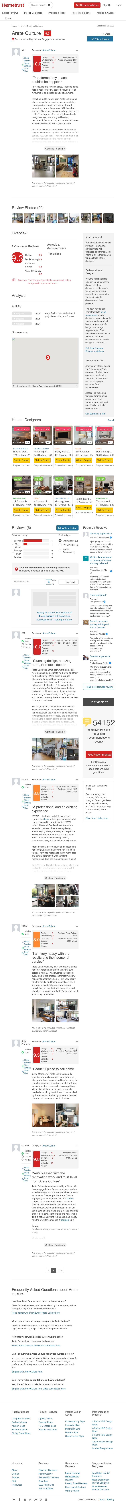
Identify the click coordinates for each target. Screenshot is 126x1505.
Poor (18, 553)
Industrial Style (72, 1425)
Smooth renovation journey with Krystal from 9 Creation (99, 624)
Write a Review (101, 38)
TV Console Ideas (47, 1425)
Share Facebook (28, 59)
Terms (101, 1499)
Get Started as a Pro (95, 413)
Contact (15, 1473)
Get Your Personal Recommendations (94, 349)
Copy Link (26, 69)
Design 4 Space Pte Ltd (109, 451)
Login (119, 5)
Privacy (110, 1499)
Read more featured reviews (99, 686)
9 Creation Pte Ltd (44, 501)
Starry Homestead (64, 451)
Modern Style (71, 1432)
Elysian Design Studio (25, 451)
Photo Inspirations (81, 12)
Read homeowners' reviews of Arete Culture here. (36, 1312)
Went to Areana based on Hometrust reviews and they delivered (101, 560)
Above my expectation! (101, 533)
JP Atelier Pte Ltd (22, 501)
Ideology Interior (63, 501)
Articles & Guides (106, 12)
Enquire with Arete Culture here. (27, 1371)
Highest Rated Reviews (72, 1478)
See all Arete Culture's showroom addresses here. (36, 1345)
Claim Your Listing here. (97, 818)
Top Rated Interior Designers (101, 1474)
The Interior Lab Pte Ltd (109, 501)
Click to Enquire (21, 460)
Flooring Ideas (46, 1422)
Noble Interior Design (87, 498)
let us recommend (95, 313)
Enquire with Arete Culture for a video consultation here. (39, 1388)
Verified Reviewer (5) (69, 551)
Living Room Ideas (21, 1418)
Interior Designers (33, 12)
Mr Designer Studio (44, 451)
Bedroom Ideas (19, 1422)
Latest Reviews (10, 12)
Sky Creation (82, 451)
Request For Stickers (49, 1477)
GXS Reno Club (46, 1484)
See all (111, 420)
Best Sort (70, 581)
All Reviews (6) (70, 540)
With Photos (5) (71, 544)
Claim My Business (48, 1469)
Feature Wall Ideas (48, 1429)
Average (17, 550)
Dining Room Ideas (21, 1433)
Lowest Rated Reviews (76, 1483)
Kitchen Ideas (18, 1425)
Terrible (17, 557)
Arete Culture (26, 33)
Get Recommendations (87, 5)
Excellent (17, 540)
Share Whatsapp (28, 64)
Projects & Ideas (56, 12)
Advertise (43, 1481)
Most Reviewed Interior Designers (100, 1488)
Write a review (72, 1490)
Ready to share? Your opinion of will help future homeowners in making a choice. (54, 616)
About (15, 1469)
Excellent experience (100, 656)
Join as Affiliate (46, 1488)
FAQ (14, 1481)
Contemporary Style (75, 1421)
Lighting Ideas (45, 1418)
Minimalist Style (72, 1428)
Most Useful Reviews (75, 1486)
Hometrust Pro (46, 1473)
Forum (8, 17)
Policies (15, 1477)
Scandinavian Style (74, 1436)
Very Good (18, 546)
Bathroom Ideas (19, 1429)
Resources (17, 1484)
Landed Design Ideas (102, 1448)
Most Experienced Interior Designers (101, 1481)
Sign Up (107, 5)
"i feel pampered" (98, 594)
